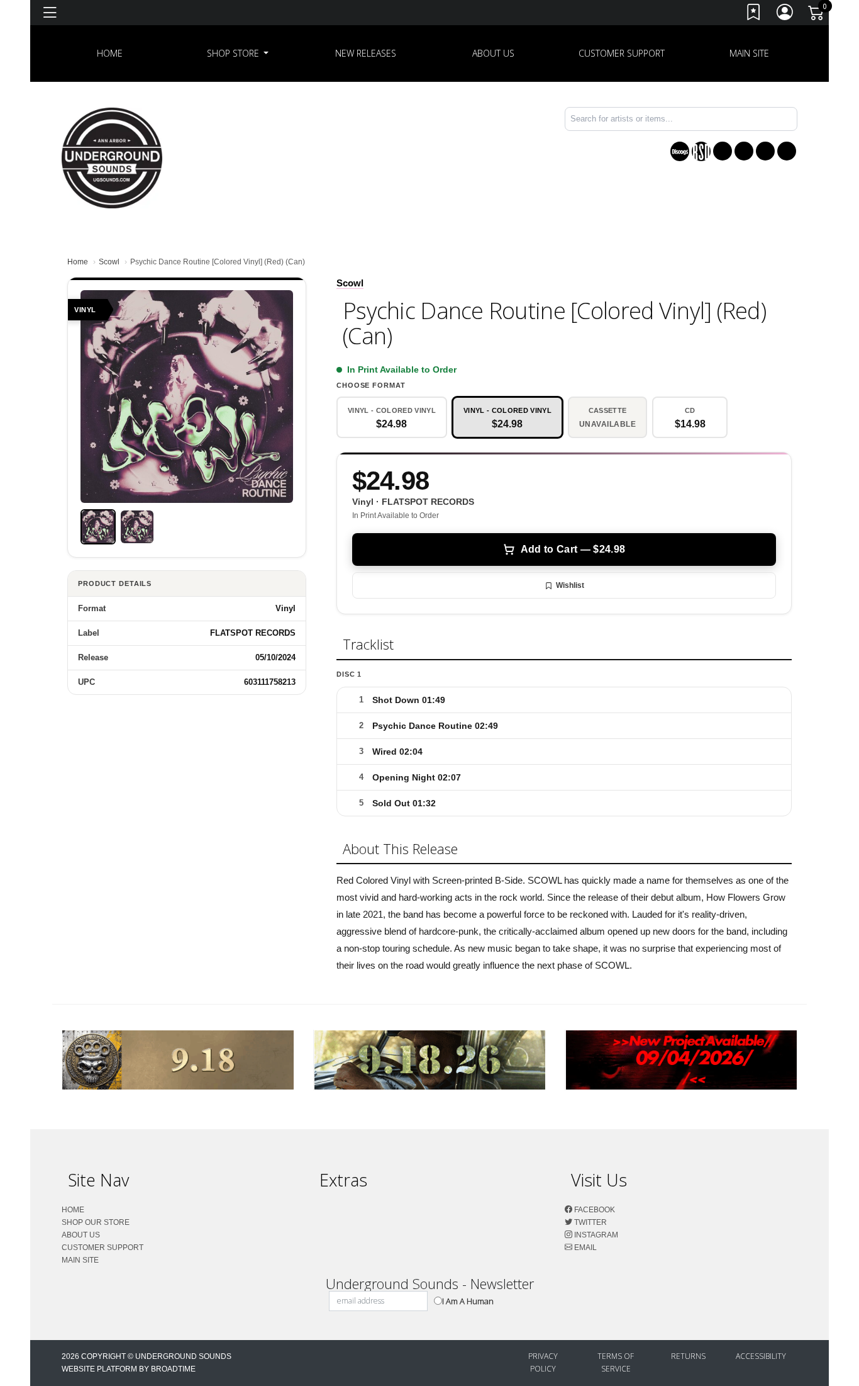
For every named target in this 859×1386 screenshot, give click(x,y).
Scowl (109, 261)
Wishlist (570, 585)
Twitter (589, 1222)
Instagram (595, 1235)
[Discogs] (679, 151)
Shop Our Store (96, 1222)
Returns (688, 1356)
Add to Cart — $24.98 (573, 549)
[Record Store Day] (701, 151)
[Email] (786, 151)
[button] (238, 53)
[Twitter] (744, 151)
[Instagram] (765, 151)
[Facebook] (722, 151)
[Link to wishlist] (754, 15)
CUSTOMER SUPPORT (622, 53)
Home (77, 261)
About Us (493, 53)
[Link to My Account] (785, 15)
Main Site (749, 53)
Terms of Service (615, 1362)
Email (584, 1247)
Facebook (593, 1209)
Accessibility (761, 1356)
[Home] (112, 157)
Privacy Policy (543, 1362)
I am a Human (468, 1301)
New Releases (365, 53)
